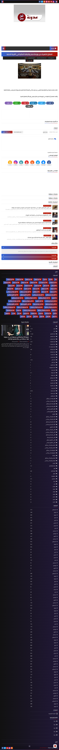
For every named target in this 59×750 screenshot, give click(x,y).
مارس (43, 523)
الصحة (18, 310)
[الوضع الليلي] (55, 746)
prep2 (47, 316)
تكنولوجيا (33, 313)
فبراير (43, 526)
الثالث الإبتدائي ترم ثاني (30, 298)
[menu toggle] (56, 2)
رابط (54, 721)
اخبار (25, 58)
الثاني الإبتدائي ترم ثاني (14, 301)
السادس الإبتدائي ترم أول (43, 310)
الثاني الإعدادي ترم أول (50, 304)
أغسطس (43, 510)
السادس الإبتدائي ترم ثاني (28, 310)
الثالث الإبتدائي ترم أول (43, 298)
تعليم (40, 313)
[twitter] (42, 2)
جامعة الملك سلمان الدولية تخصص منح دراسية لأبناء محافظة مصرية (34, 222)
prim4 (35, 316)
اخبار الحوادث (52, 282)
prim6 (22, 316)
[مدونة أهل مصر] (29, 13)
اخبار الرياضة (24, 282)
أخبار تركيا (19, 286)
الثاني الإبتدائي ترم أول (27, 301)
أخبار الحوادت (19, 279)
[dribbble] (47, 2)
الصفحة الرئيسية (32, 58)
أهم (54, 313)
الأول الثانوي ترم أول (25, 295)
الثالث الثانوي (39, 301)
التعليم (53, 298)
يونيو (43, 515)
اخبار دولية (53, 289)
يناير (43, 528)
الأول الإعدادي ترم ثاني (37, 295)
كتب (13, 313)
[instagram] (54, 2)
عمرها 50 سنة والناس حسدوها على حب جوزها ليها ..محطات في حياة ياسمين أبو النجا (16, 338)
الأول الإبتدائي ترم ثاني (12, 292)
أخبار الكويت (37, 286)
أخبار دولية (11, 286)
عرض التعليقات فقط (17, 132)
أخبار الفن (53, 286)
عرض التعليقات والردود (7, 132)
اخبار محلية (44, 292)
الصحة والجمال (10, 310)
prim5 (28, 316)
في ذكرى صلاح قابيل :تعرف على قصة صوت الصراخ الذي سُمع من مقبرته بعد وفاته (31, 208)
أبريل (43, 520)
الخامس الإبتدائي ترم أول (50, 307)
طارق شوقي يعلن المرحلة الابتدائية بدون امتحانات (39, 237)
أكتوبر (43, 536)
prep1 (54, 316)
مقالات (6, 313)
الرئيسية (52, 48)
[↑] (29, 746)
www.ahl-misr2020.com (24, 341)
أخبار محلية (53, 292)
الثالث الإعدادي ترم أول (17, 298)
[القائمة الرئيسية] (3, 48)
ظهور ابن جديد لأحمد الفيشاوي (43, 230)
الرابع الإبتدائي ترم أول (22, 307)
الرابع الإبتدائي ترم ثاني (9, 307)
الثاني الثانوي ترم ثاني (12, 304)
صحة (19, 313)
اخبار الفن (45, 286)
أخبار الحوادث (9, 279)
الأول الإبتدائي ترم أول (24, 292)
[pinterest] (51, 2)
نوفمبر (43, 534)
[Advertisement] (29, 36)
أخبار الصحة (15, 282)
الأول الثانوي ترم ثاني (12, 295)
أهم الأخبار (47, 313)
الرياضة (53, 310)
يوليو (43, 512)
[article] (16, 114)
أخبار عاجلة (35, 289)
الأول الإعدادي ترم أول (50, 295)
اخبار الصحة (6, 282)
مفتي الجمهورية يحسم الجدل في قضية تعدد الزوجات (38, 215)
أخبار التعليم (37, 279)
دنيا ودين (25, 313)
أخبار (50, 279)
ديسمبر (43, 531)
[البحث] (2, 2)
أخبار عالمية (27, 289)
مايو (43, 518)
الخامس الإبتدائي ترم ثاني (35, 307)
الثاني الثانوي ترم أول (25, 304)
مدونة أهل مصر (43, 747)
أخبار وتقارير (35, 292)
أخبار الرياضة (33, 282)
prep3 (41, 316)
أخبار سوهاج (44, 289)
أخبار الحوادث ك (43, 282)
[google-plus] (49, 2)
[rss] (44, 2)
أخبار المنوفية (28, 286)
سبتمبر (43, 539)
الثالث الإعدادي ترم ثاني (50, 301)
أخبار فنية (10, 289)
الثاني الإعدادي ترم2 (37, 304)
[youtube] (7, 748)
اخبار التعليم (28, 279)
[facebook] (40, 2)
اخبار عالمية (18, 289)
